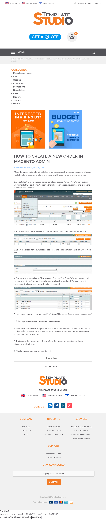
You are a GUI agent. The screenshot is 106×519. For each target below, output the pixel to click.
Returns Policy (54, 431)
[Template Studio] (53, 14)
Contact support (54, 457)
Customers (18, 83)
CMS (15, 93)
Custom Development (81, 435)
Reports (17, 97)
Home (13, 59)
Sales (15, 76)
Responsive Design (81, 438)
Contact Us (26, 431)
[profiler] (4, 511)
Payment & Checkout (53, 435)
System (17, 100)
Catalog (17, 80)
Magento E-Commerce (81, 427)
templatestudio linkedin (63, 405)
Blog (26, 435)
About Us (26, 427)
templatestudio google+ (69, 405)
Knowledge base (53, 454)
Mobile (16, 104)
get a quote (45, 37)
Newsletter (19, 90)
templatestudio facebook (56, 405)
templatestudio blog (50, 405)
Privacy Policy (53, 427)
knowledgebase (25, 59)
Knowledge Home (43, 59)
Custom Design (81, 431)
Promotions (19, 87)
